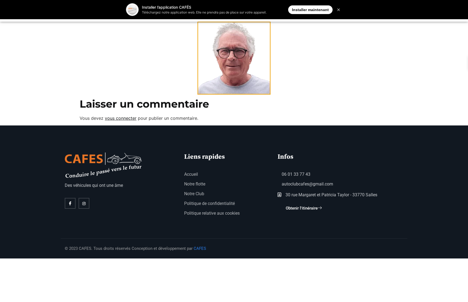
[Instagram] (84, 203)
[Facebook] (70, 203)
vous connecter (120, 118)
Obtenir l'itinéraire (302, 208)
